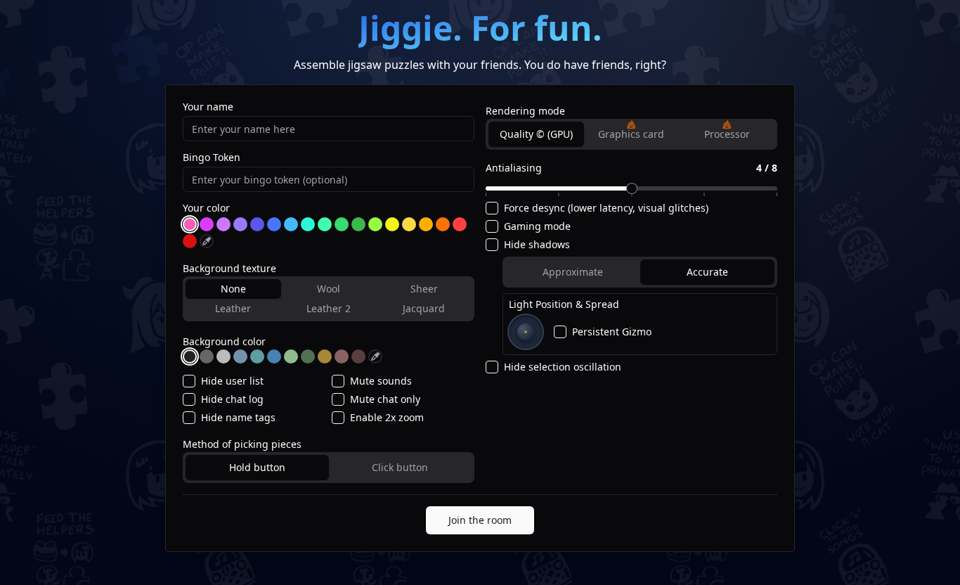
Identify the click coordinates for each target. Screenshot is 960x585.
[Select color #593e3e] (358, 356)
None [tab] (233, 288)
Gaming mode (537, 226)
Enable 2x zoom (387, 418)
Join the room (480, 520)
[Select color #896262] (342, 356)
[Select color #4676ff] (274, 224)
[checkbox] (189, 381)
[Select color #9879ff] (240, 224)
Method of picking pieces (242, 444)
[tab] (632, 134)
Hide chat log (232, 399)
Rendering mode (525, 110)
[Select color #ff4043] (460, 224)
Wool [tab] (328, 288)
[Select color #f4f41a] (392, 224)
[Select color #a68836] (325, 356)
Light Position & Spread (564, 304)
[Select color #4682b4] (274, 356)
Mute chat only (385, 399)
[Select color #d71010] (190, 241)
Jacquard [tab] (424, 308)
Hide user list (232, 381)
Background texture (229, 268)
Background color (224, 341)
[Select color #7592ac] (240, 356)
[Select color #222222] (190, 356)
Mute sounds (381, 381)
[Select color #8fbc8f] (291, 356)
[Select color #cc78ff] (223, 224)
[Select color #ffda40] (409, 224)
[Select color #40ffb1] (325, 224)
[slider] (631, 188)
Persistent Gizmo (611, 332)
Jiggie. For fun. (480, 28)
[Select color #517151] (308, 356)
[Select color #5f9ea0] (257, 356)
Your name (208, 107)
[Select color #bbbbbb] (223, 356)
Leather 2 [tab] (328, 308)
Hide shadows (537, 245)
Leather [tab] (233, 308)
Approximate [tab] (573, 271)
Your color (206, 208)
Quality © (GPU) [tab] (536, 134)
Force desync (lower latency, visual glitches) (606, 208)
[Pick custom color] (207, 241)
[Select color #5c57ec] (257, 224)
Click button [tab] (400, 467)
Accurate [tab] (707, 271)
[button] (631, 124)
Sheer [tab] (424, 288)
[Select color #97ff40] (375, 224)
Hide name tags (238, 418)
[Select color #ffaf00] (426, 224)
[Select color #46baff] (291, 224)
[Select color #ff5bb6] (190, 224)
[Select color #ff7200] (443, 224)
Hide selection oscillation (562, 367)
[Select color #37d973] (342, 224)
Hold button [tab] (257, 467)
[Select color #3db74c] (358, 224)
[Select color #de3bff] (207, 224)
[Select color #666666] (207, 356)
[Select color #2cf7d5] (308, 224)
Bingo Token (211, 157)
